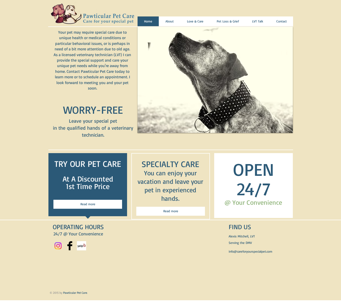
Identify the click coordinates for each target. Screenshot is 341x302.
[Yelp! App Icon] (81, 245)
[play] (281, 31)
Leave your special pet (93, 121)
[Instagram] (58, 245)
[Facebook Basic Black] (69, 245)
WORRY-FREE (93, 109)
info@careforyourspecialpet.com (250, 251)
